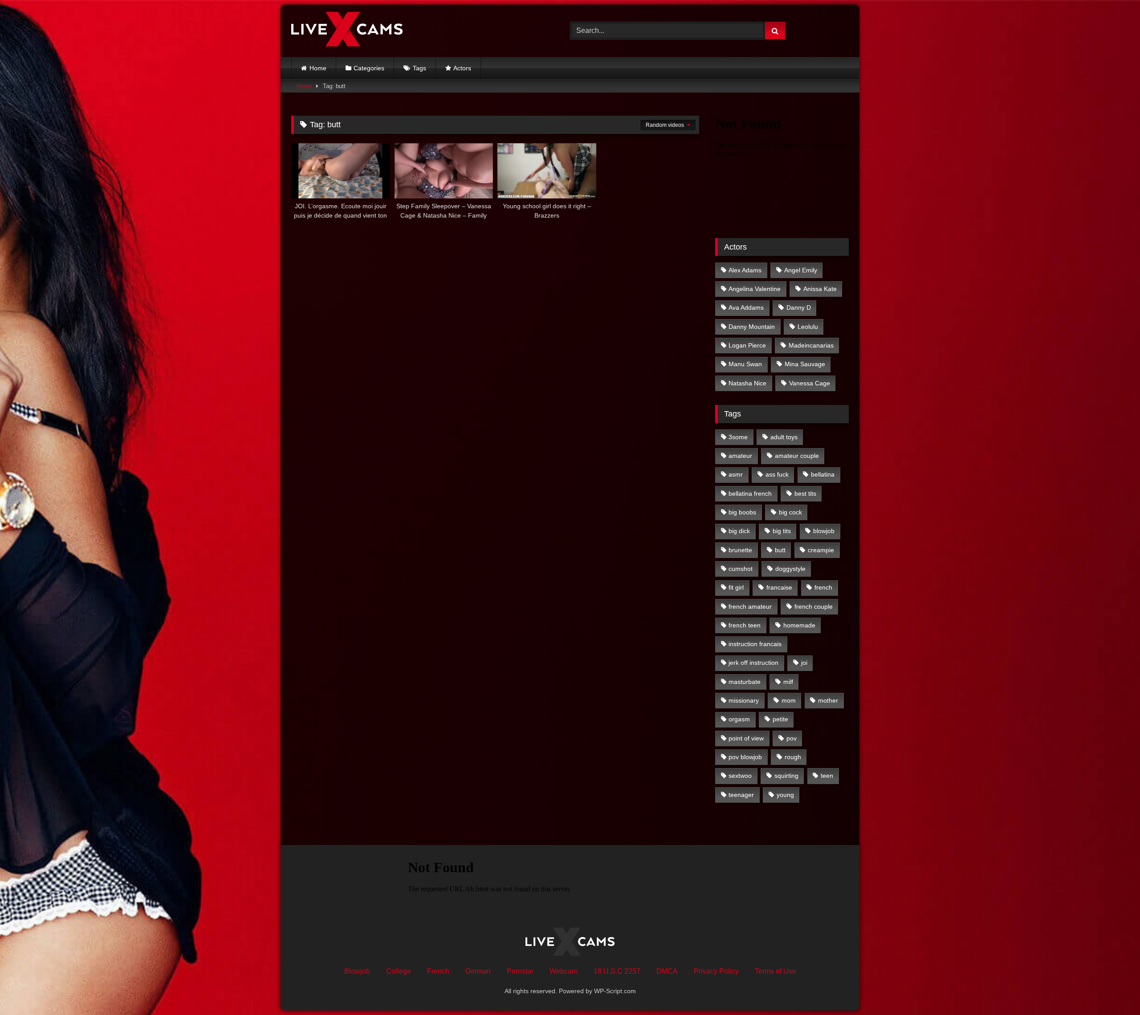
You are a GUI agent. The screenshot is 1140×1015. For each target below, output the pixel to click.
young (785, 794)
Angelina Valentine (755, 288)
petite (780, 719)
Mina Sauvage (805, 364)
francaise (779, 587)
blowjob (824, 530)
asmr (736, 474)
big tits (782, 530)
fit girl (736, 587)
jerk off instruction (753, 662)
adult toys (784, 437)
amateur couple (797, 455)
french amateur (750, 606)
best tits (805, 493)
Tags (419, 68)
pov (791, 738)
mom (789, 700)
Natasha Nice (747, 383)
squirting (786, 775)
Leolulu (808, 326)
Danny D (798, 307)
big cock (790, 512)
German (478, 971)
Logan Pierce (747, 345)
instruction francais (755, 643)
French (438, 971)
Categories (369, 68)
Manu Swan (745, 364)
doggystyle (790, 568)
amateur (740, 455)
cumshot (741, 568)
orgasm (739, 719)
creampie (821, 550)
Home (317, 68)
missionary (744, 700)
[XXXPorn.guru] (347, 31)
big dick (739, 530)
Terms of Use (775, 971)
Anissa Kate (820, 288)
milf (788, 681)
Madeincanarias (811, 345)
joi (804, 662)
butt (780, 550)
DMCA (667, 971)
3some (738, 437)
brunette (740, 550)
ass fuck (777, 474)
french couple (813, 606)
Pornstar (520, 971)
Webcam (564, 971)
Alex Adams (745, 270)
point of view (746, 738)
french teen (745, 625)
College (398, 971)
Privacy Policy (716, 971)
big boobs (742, 512)
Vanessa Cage (809, 383)
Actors (462, 68)
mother (828, 700)
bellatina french (750, 493)
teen (827, 775)
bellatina (823, 474)
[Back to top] (1112, 988)
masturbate (745, 681)
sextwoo (740, 775)
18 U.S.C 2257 (617, 971)
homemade (799, 625)
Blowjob (357, 971)
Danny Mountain (752, 326)
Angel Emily (800, 270)
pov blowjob (745, 756)
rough (793, 756)
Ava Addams (746, 307)
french (823, 587)
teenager (741, 794)
